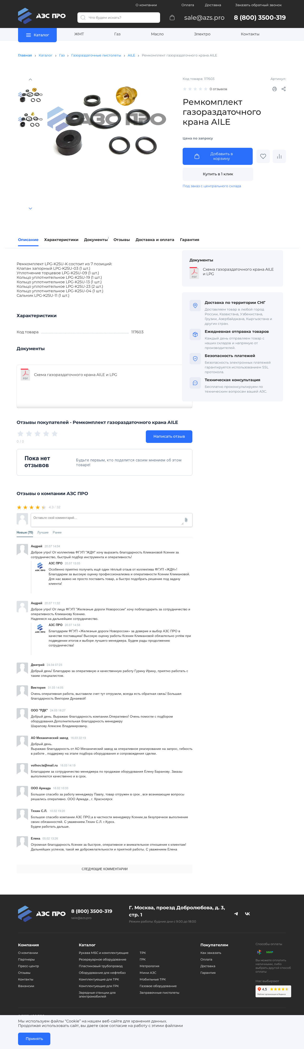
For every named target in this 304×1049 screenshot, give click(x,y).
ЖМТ (79, 34)
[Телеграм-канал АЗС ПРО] (236, 914)
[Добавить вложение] (186, 520)
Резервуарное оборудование (102, 959)
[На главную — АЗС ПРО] (44, 16)
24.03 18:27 (58, 710)
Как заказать (210, 953)
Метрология (149, 966)
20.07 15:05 (72, 563)
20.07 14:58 (72, 625)
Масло (157, 34)
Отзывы (24, 973)
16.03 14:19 (68, 765)
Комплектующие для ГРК (99, 986)
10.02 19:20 (57, 811)
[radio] (20, 507)
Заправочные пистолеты (159, 992)
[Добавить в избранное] (263, 156)
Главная (25, 55)
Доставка (213, 5)
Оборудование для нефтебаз (102, 973)
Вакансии (26, 986)
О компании (146, 5)
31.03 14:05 (55, 687)
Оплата (187, 5)
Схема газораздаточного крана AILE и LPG (75, 374)
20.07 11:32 (52, 603)
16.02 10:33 (60, 788)
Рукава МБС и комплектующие (103, 953)
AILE (131, 55)
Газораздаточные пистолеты (96, 55)
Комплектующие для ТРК (99, 979)
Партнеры (26, 959)
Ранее (57, 532)
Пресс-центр (28, 966)
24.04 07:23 (54, 665)
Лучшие (42, 532)
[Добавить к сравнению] (279, 156)
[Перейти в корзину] (172, 17)
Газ (117, 34)
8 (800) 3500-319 (91, 911)
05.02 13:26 (50, 838)
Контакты (250, 34)
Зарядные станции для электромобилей (97, 994)
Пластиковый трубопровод (101, 966)
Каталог (45, 55)
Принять (34, 1038)
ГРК (143, 959)
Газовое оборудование (158, 986)
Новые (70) (25, 532)
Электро (202, 34)
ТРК (143, 953)
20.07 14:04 (52, 546)
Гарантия (208, 973)
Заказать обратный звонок (258, 5)
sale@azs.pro (81, 918)
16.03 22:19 (78, 738)
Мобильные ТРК (153, 979)
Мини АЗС (148, 973)
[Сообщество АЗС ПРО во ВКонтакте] (247, 914)
